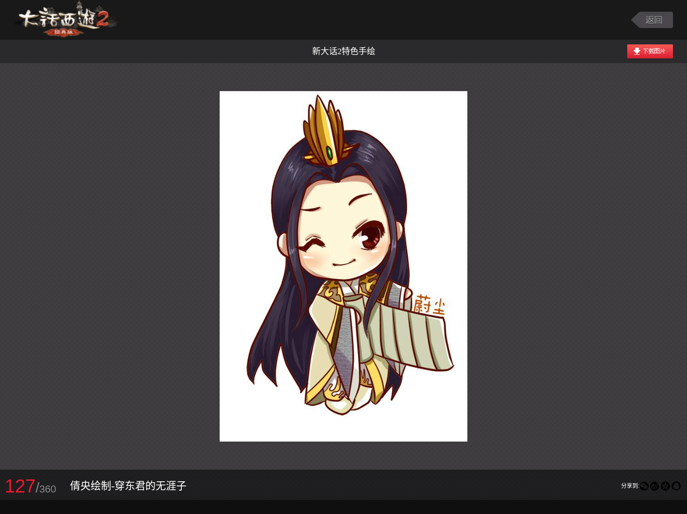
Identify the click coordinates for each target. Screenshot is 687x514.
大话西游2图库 (66, 20)
